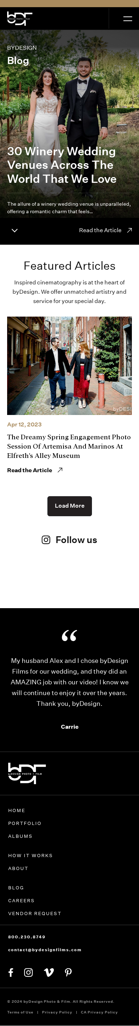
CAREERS (21, 901)
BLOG (16, 888)
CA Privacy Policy (99, 1012)
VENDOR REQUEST (35, 913)
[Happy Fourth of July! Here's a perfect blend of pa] (114, 588)
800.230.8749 (27, 937)
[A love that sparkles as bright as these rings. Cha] (25, 588)
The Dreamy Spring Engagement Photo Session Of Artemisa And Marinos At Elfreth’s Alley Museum (69, 446)
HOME (16, 810)
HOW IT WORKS (30, 855)
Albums (20, 836)
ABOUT (18, 868)
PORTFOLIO (25, 823)
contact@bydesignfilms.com (45, 950)
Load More (69, 505)
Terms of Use (20, 1012)
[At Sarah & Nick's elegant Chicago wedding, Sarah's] (69, 583)
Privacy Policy (57, 1012)
